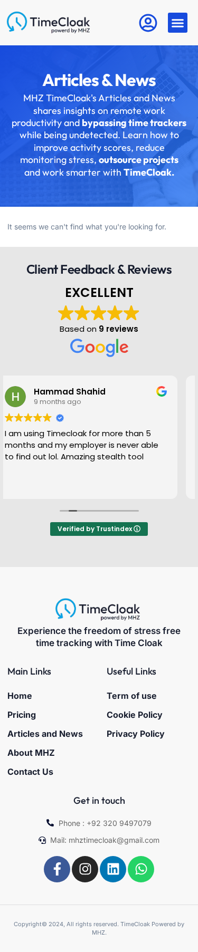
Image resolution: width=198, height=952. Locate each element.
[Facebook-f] (57, 869)
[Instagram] (85, 869)
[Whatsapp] (141, 869)
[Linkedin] (113, 869)
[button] (178, 23)
